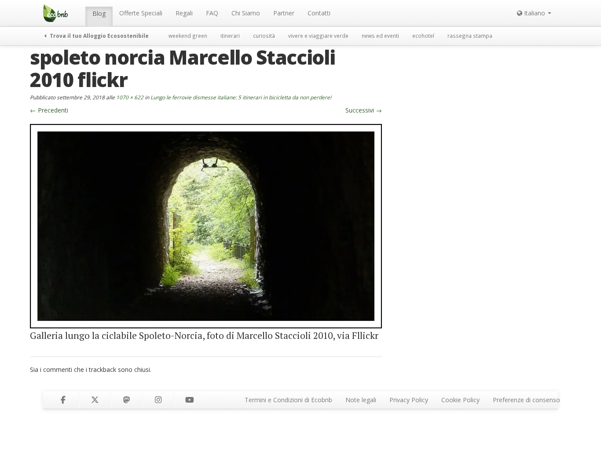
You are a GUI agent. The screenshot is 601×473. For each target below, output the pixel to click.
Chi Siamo (245, 13)
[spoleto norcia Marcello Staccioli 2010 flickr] (206, 225)
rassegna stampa (469, 35)
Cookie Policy (460, 400)
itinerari (230, 35)
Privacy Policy (408, 400)
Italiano (534, 13)
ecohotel (423, 35)
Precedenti (49, 110)
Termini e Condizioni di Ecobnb (288, 400)
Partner (283, 13)
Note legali (360, 400)
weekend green (188, 35)
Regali (184, 13)
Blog (99, 13)
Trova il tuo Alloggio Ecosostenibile (98, 35)
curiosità (264, 35)
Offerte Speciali (140, 13)
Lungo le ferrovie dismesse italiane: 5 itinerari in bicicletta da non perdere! (240, 97)
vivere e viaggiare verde (318, 35)
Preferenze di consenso (526, 400)
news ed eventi (380, 35)
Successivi (363, 110)
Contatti (319, 13)
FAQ (212, 13)
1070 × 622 (129, 97)
